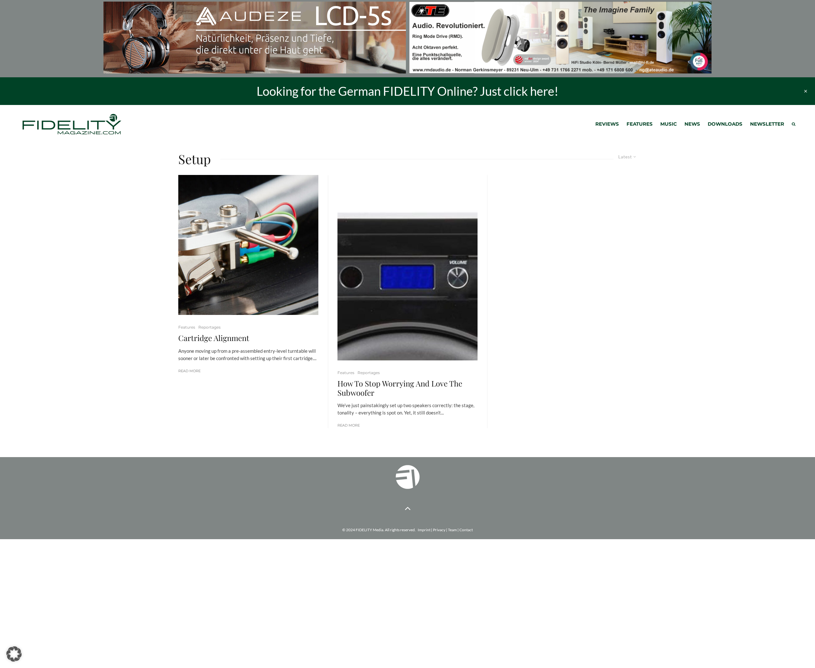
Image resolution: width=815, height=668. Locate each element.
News (692, 124)
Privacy (439, 529)
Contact (466, 529)
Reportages (209, 327)
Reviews (607, 124)
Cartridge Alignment (213, 338)
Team (452, 529)
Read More (189, 371)
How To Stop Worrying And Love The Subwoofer (399, 388)
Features (640, 124)
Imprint (424, 529)
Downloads (725, 124)
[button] (14, 654)
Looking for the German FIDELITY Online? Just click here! (407, 91)
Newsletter (767, 124)
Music (668, 124)
